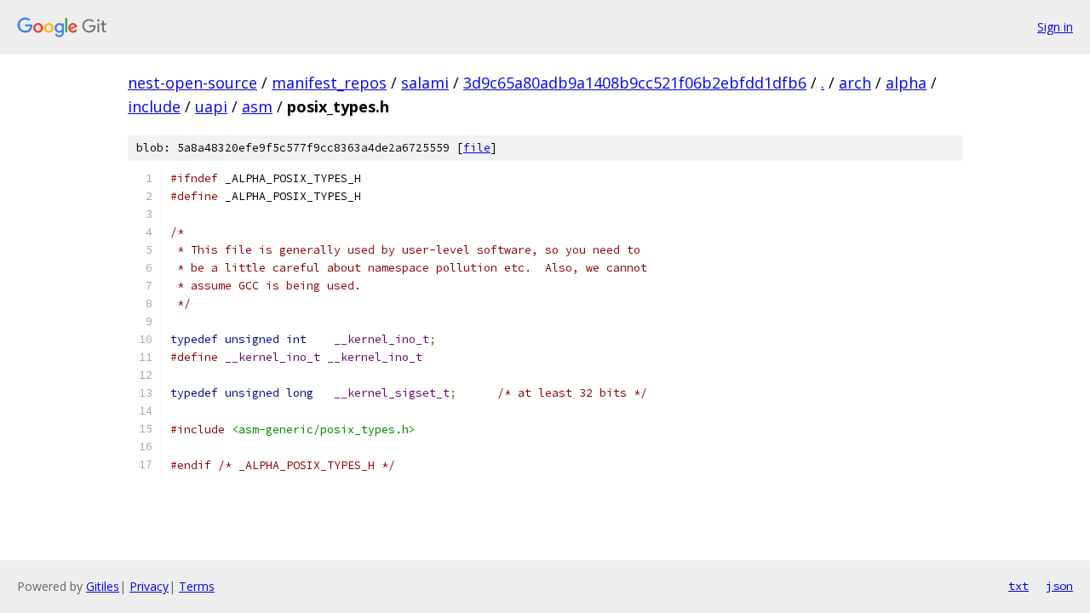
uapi (211, 106)
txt (1018, 585)
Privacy (149, 586)
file (476, 147)
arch (855, 82)
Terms (197, 586)
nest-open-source (192, 82)
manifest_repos (329, 82)
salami (425, 82)
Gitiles (102, 586)
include (154, 106)
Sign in (1055, 27)
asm (257, 106)
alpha (906, 82)
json (1059, 585)
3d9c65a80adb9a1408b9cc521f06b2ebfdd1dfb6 (634, 82)
